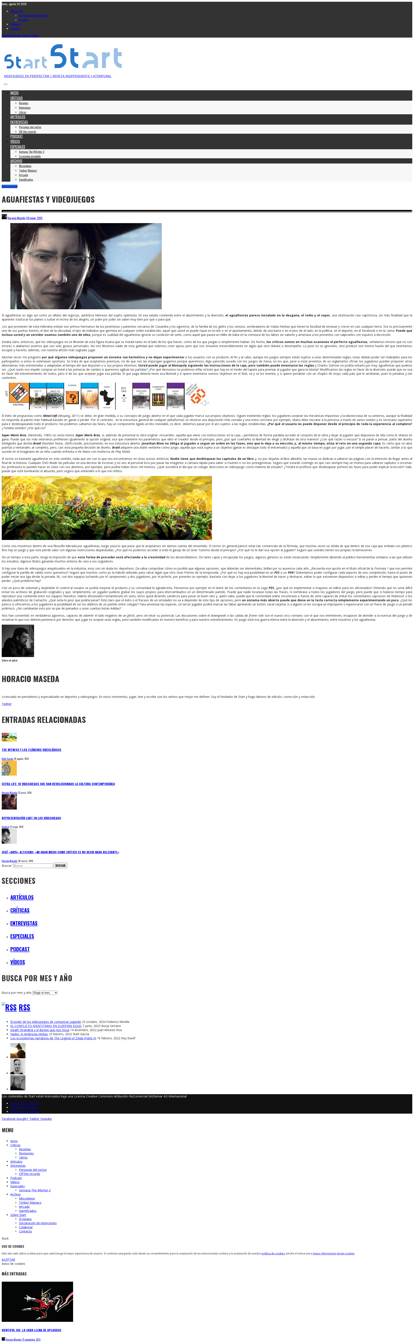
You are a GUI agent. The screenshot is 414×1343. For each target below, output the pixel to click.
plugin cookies (345, 1253)
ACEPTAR (8, 1259)
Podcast (20, 949)
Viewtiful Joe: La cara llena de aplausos (31, 1330)
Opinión (13, 186)
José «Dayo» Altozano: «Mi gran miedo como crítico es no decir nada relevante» (60, 852)
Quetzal (5, 827)
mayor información (324, 1253)
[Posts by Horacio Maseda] (4, 218)
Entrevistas (24, 923)
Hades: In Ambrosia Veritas (29, 1034)
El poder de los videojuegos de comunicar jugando (45, 1022)
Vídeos (17, 962)
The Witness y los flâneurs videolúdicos (31, 749)
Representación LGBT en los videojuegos (31, 818)
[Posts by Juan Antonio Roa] (17, 1089)
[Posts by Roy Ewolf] (17, 1057)
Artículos (6, 186)
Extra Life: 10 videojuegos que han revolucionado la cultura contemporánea (58, 783)
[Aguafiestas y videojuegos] (86, 308)
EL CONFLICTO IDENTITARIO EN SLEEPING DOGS (46, 1026)
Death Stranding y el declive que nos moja (39, 1030)
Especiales (22, 936)
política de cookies (273, 1253)
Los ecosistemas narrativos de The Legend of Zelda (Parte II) (53, 1038)
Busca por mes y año (16, 993)
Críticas (20, 910)
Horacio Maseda (16, 218)
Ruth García (7, 758)
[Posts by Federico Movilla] (17, 1073)
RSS (24, 1007)
